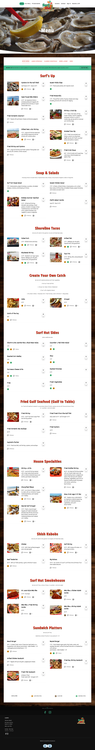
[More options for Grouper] (86, 300)
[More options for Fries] (43, 383)
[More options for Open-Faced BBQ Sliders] (43, 98)
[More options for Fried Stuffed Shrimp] (86, 469)
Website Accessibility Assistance (47, 741)
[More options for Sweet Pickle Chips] (86, 83)
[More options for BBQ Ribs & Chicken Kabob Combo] (86, 591)
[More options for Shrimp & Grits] (43, 469)
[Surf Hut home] (47, 6)
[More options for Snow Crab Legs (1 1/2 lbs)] (86, 495)
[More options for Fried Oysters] (86, 428)
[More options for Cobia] (43, 300)
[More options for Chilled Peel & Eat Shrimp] (43, 130)
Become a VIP (76, 4)
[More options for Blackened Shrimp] (43, 253)
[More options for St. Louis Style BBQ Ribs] (43, 591)
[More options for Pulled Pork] (43, 239)
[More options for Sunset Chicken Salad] (86, 184)
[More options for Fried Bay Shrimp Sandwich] (86, 661)
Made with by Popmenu (27, 708)
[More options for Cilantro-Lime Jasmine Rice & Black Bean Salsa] (43, 343)
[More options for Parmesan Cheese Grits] (43, 370)
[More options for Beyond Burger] (86, 642)
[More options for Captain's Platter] (43, 443)
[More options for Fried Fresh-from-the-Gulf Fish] (86, 414)
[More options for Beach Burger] (43, 642)
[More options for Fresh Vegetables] (86, 383)
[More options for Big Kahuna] (86, 560)
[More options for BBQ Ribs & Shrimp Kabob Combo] (86, 607)
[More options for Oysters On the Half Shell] (43, 83)
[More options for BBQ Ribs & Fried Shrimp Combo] (43, 605)
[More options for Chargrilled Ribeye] (43, 488)
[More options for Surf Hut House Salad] (43, 184)
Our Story (28, 4)
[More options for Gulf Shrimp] (86, 545)
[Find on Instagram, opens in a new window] (50, 713)
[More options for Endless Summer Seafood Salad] (43, 198)
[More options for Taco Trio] (86, 254)
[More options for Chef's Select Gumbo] (86, 201)
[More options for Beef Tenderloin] (43, 560)
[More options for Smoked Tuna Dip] (86, 132)
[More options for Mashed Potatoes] (86, 369)
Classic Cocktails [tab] (50, 61)
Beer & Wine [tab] (63, 61)
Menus (22, 4)
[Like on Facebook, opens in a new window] (45, 713)
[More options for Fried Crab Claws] (86, 151)
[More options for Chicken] (43, 545)
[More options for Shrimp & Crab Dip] (86, 111)
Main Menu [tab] (25, 61)
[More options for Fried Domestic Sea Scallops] (43, 429)
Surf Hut (81, 720)
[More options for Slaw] (86, 356)
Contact (63, 4)
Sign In (69, 4)
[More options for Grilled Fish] (86, 239)
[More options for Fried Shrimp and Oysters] (43, 147)
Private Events (36, 4)
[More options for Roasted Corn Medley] (43, 357)
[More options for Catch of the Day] (43, 314)
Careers (57, 4)
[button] (26, 86)
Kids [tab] (71, 61)
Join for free (84, 68)
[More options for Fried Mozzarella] (86, 96)
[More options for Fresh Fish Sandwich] (43, 673)
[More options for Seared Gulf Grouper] (43, 507)
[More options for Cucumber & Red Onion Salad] (86, 343)
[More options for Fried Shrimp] (43, 414)
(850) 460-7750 (8, 726)
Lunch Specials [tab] (37, 61)
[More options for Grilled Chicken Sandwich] (43, 659)
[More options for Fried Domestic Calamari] (43, 116)
